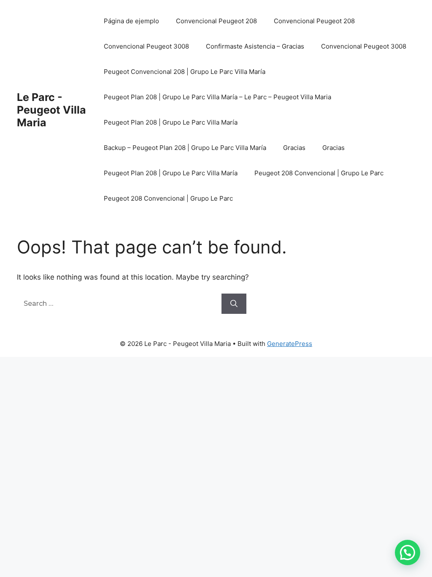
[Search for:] (119, 303)
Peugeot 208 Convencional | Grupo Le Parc (318, 173)
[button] (407, 552)
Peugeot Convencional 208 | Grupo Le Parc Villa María (184, 72)
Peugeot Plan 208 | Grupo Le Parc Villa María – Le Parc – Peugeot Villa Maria (217, 97)
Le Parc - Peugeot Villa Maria (51, 110)
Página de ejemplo (131, 21)
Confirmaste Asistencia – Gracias (255, 46)
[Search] (233, 304)
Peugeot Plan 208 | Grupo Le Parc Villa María (171, 122)
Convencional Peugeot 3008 (146, 46)
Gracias (294, 148)
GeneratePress (289, 344)
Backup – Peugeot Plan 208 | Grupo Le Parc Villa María (185, 148)
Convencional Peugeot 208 (216, 21)
